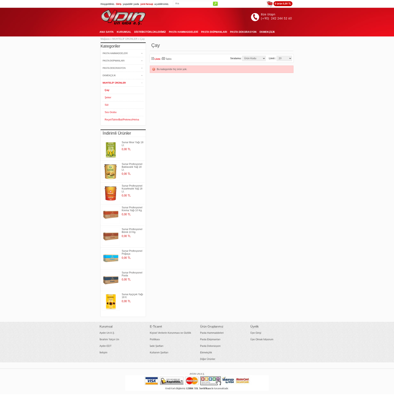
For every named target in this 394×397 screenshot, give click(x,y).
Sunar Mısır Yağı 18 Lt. (132, 144)
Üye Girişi (255, 332)
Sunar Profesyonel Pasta (132, 274)
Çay (142, 38)
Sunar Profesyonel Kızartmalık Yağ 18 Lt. (132, 188)
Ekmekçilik (206, 352)
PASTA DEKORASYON (243, 32)
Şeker (108, 97)
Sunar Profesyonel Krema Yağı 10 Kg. (132, 209)
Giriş (118, 4)
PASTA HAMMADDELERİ (183, 32)
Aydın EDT (105, 346)
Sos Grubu (111, 112)
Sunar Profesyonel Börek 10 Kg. (132, 231)
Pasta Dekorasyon (210, 346)
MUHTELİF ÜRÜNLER (124, 38)
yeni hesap (146, 4)
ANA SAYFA (107, 32)
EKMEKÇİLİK (267, 32)
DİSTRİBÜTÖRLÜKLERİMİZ (150, 32)
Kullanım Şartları (159, 352)
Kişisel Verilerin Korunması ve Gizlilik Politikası (170, 336)
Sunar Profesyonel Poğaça (132, 252)
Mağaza (105, 38)
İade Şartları (156, 346)
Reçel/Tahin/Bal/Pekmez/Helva (122, 119)
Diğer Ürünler (207, 359)
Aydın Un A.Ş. (107, 332)
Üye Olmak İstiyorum (261, 339)
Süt (106, 104)
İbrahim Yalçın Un (109, 339)
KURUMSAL (124, 32)
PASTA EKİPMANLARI (214, 32)
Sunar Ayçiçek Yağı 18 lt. (132, 296)
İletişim (103, 352)
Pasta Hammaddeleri (212, 332)
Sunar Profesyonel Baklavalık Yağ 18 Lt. (132, 167)
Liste (157, 59)
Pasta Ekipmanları (210, 339)
